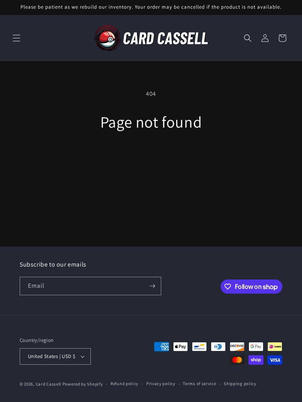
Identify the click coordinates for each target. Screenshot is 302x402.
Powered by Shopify (83, 384)
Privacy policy (160, 383)
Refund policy (124, 383)
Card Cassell (48, 384)
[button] (16, 38)
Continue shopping (151, 156)
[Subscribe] (152, 286)
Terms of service (199, 383)
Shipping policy (240, 383)
